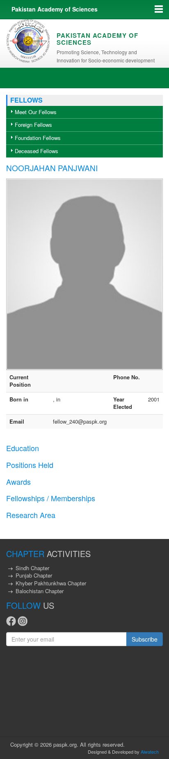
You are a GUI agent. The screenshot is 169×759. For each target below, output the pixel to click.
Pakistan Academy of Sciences (54, 9)
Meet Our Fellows (36, 112)
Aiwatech (150, 751)
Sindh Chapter (32, 568)
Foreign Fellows (33, 124)
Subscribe (145, 639)
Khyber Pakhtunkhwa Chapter (51, 583)
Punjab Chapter (34, 575)
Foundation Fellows (38, 138)
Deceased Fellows (36, 151)
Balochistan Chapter (40, 591)
